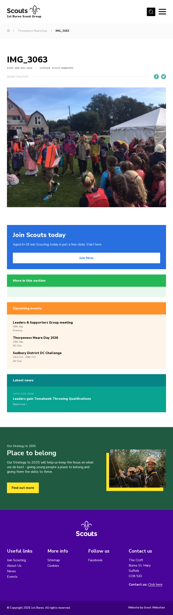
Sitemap (53, 560)
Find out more (23, 487)
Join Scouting (16, 560)
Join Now (86, 258)
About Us (14, 565)
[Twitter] (163, 76)
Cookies (53, 565)
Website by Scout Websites (146, 607)
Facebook (95, 560)
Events (12, 576)
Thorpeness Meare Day (32, 31)
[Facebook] (156, 76)
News (11, 571)
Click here (155, 584)
